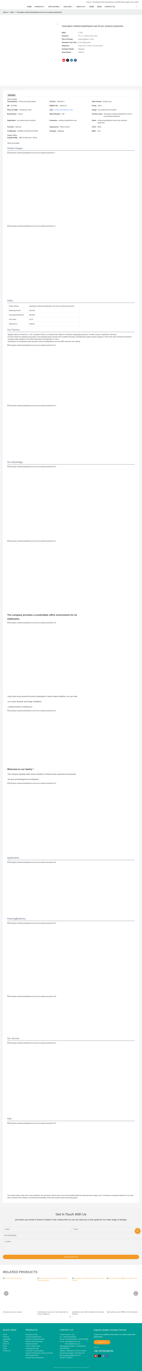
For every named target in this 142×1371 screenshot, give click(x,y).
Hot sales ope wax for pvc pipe (12, 1312)
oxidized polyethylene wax (64, 110)
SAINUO (63, 1357)
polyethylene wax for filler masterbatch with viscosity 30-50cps (88, 1313)
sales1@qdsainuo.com (72, 1344)
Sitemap (86, 1367)
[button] (68, 1316)
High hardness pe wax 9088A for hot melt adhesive (122, 1312)
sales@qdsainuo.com (72, 1341)
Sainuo (5, 12)
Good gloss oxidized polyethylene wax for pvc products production (39, 12)
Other (12, 12)
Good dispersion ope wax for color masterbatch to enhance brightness (52, 1313)
